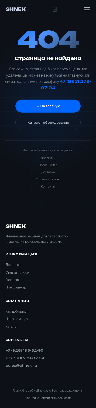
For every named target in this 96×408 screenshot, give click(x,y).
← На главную (48, 106)
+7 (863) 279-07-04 (25, 358)
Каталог (12, 326)
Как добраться (17, 311)
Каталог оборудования (48, 122)
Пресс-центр (48, 165)
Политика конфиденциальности (48, 398)
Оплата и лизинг (48, 179)
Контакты (48, 186)
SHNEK (15, 9)
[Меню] (87, 9)
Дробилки (48, 158)
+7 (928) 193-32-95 (24, 350)
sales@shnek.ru (21, 365)
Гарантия (13, 280)
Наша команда (17, 319)
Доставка (48, 172)
